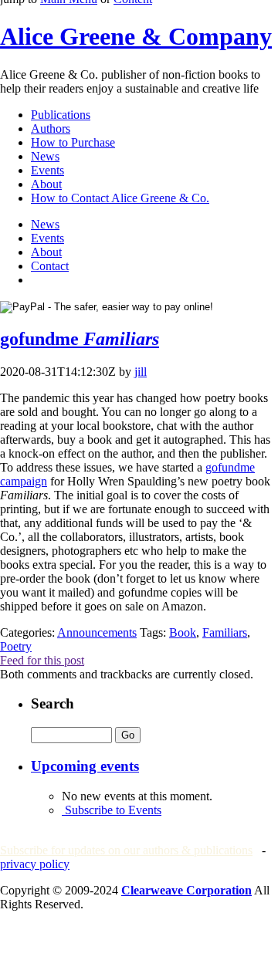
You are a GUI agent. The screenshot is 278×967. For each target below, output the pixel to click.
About (46, 184)
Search (52, 703)
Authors (50, 128)
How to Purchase (73, 142)
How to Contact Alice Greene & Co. (120, 198)
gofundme (79, 339)
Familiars (224, 632)
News (45, 156)
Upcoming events (85, 766)
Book (182, 632)
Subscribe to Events (111, 810)
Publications (60, 114)
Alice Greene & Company (136, 36)
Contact (50, 265)
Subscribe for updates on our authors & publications (126, 850)
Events (47, 170)
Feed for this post (42, 660)
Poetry (16, 646)
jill (140, 371)
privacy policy (35, 864)
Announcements (97, 632)
